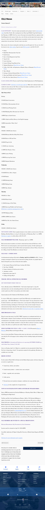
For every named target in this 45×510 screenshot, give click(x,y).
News (2, 13)
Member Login (8, 11)
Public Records (20, 504)
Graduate (35, 477)
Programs (22, 11)
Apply (16, 469)
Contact (11, 13)
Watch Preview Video (18, 65)
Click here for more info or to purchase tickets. (32, 309)
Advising (34, 479)
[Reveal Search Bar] (43, 1)
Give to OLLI (33, 448)
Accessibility (24, 504)
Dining (19, 477)
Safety (4, 483)
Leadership (5, 476)
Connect (5, 469)
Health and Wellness (21, 481)
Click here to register (6, 236)
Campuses (5, 481)
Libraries (34, 481)
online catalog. (12, 47)
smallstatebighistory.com (20, 410)
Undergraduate (36, 476)
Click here (6, 384)
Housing (19, 476)
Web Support (29, 504)
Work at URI (15, 504)
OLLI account (26, 47)
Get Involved (35, 11)
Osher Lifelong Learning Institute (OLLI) (15, 5)
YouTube (43, 4)
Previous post (5, 443)
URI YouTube (36, 494)
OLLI (4, 8)
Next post (40, 443)
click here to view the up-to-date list (19, 84)
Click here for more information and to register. (12, 438)
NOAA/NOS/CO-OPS (22, 491)
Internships (35, 483)
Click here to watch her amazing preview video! (12, 209)
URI (1, 8)
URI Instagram (17, 494)
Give (39, 469)
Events (19, 483)
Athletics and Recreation (22, 479)
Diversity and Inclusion (7, 477)
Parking (6, 13)
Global (4, 479)
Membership (14, 11)
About (28, 11)
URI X (27, 494)
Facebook (41, 4)
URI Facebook (8, 494)
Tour (28, 469)
